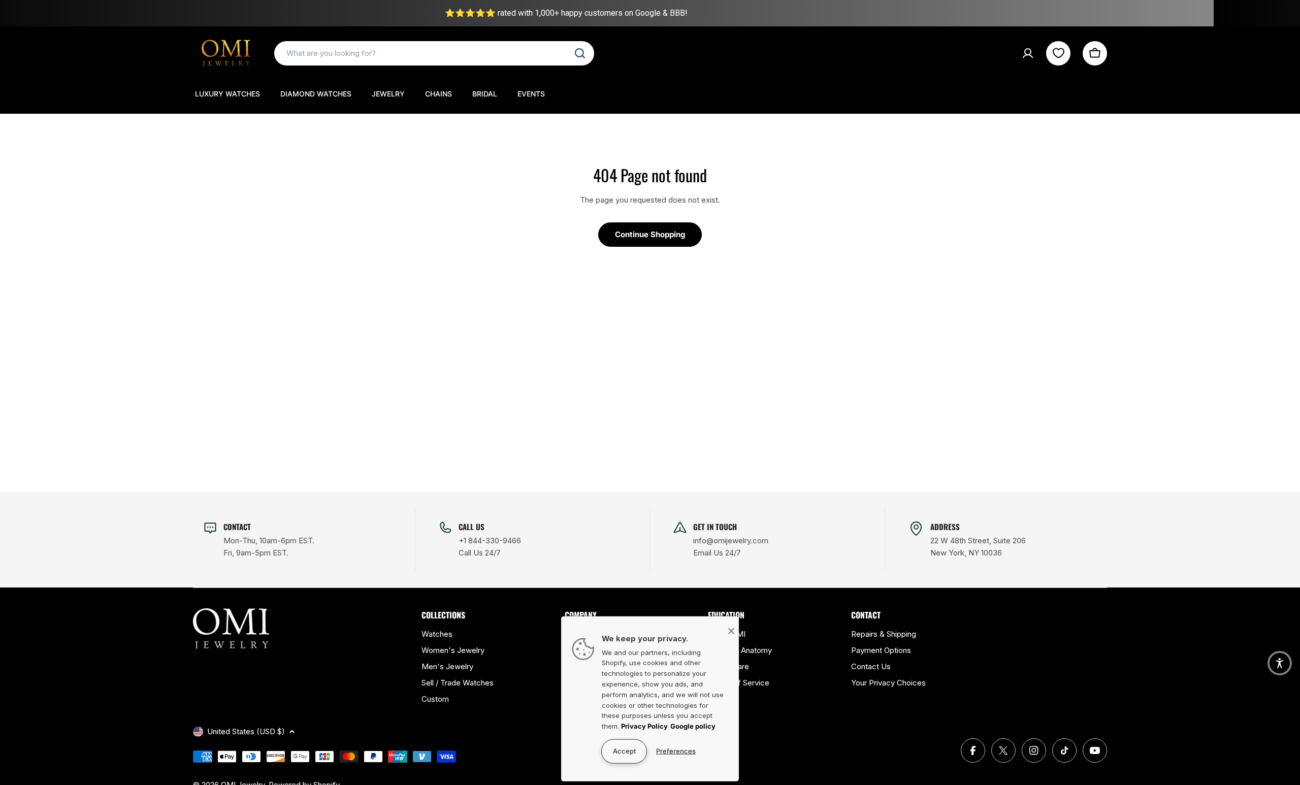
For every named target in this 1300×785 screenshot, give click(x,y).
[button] (1280, 663)
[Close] (731, 630)
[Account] (1028, 53)
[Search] (580, 53)
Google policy (693, 726)
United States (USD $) (246, 731)
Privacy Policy (644, 726)
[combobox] (434, 53)
